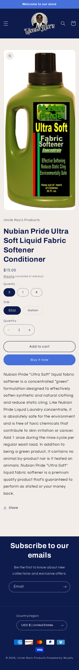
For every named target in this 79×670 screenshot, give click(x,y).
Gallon (35, 312)
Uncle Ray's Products (31, 658)
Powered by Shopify (60, 658)
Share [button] (13, 507)
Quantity (10, 320)
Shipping (9, 276)
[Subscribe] (65, 586)
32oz (12, 310)
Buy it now (40, 359)
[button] (6, 23)
